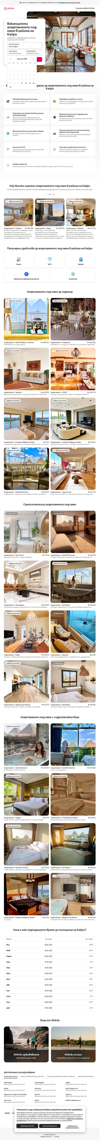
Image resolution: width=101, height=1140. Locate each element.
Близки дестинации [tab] (11, 1076)
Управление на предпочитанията (72, 1127)
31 (10, 87)
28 (26, 83)
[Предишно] (46, 194)
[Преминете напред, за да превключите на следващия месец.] (33, 59)
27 (22, 83)
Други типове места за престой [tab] (32, 1076)
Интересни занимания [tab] (86, 1076)
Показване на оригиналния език (69, 2)
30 (33, 83)
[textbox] (16, 53)
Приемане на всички (27, 1126)
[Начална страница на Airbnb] (9, 8)
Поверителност (46, 1137)
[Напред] (53, 194)
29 (29, 83)
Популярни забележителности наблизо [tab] (61, 1076)
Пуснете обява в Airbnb (85, 8)
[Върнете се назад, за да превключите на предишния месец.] (10, 59)
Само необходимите (50, 1126)
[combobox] (25, 46)
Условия (56, 1137)
